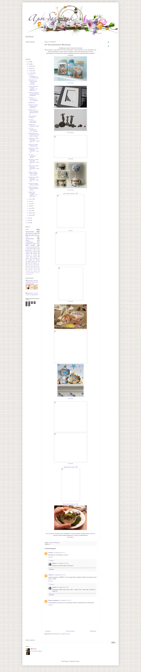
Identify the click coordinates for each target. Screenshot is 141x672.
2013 (28, 220)
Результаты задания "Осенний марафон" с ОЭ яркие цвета (33, 88)
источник (70, 158)
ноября (30, 68)
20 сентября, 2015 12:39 (62, 587)
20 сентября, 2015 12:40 (62, 563)
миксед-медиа (30, 266)
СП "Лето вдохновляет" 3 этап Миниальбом (33, 76)
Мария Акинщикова (53, 600)
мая (30, 206)
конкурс (37, 264)
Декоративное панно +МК (70, 467)
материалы (29, 243)
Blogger (77, 661)
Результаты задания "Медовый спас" (33, 145)
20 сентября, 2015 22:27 (65, 600)
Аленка (34, 648)
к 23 (34, 272)
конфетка (35, 248)
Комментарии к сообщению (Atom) (61, 633)
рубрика (28, 251)
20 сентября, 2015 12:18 (59, 575)
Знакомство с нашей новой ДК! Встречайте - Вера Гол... (33, 179)
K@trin (54, 563)
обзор (27, 240)
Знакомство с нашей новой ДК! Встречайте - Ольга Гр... (33, 161)
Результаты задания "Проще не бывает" (33, 184)
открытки (30, 269)
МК (38, 233)
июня (30, 203)
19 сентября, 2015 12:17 (59, 552)
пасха (38, 272)
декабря (31, 66)
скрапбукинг (29, 242)
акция (38, 267)
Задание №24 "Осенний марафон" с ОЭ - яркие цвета (33, 194)
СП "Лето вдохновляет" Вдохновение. (32, 121)
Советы (37, 266)
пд (36, 269)
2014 (28, 218)
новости (35, 256)
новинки (35, 253)
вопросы (28, 253)
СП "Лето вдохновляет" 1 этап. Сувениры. (33, 130)
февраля (31, 213)
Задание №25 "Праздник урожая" (33, 125)
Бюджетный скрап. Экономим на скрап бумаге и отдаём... (33, 135)
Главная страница (70, 631)
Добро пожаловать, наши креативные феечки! (33, 189)
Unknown (50, 552)
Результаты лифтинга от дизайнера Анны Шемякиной (33, 94)
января (30, 215)
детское (37, 263)
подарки (30, 259)
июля (30, 201)
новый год (36, 258)
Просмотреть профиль (36, 651)
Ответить (50, 557)
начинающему (30, 238)
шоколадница (29, 272)
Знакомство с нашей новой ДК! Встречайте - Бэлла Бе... (33, 150)
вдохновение (29, 233)
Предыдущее (93, 631)
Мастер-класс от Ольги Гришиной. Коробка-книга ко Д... (33, 112)
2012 (28, 222)
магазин (29, 267)
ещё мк (70, 230)
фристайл (28, 263)
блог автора (71, 82)
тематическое (29, 247)
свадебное (29, 274)
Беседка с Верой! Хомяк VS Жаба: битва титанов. (33, 174)
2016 (28, 61)
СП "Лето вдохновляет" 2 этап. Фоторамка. (33, 99)
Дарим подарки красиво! (32, 116)
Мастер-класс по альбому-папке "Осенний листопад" (32, 82)
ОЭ (33, 263)
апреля (30, 208)
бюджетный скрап (31, 250)
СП (50, 544)
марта (30, 210)
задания (32, 245)
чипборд (35, 271)
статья (37, 243)
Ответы (52, 560)
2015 (28, 64)
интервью (34, 251)
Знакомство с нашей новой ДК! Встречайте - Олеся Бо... (33, 168)
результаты (30, 232)
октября (31, 70)
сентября (31, 73)
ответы (27, 256)
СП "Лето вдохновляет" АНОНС (32, 156)
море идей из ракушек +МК (70, 193)
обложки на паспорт (31, 255)
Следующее (47, 631)
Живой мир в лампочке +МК (70, 504)
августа (31, 199)
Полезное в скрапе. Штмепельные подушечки (33, 106)
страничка (28, 271)
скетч (34, 267)
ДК (30, 235)
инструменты (30, 264)
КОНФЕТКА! (31, 102)
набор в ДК (29, 258)
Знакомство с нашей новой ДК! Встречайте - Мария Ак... (33, 140)
